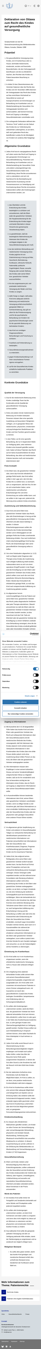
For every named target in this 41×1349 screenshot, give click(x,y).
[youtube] (10, 1347)
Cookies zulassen (20, 702)
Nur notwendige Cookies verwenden (20, 714)
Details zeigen (30, 696)
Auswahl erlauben (20, 708)
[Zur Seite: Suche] (38, 6)
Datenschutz (5, 1341)
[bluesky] (2, 1347)
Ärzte (3, 1314)
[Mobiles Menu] (2, 5)
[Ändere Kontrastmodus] (35, 6)
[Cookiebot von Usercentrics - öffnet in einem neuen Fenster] (30, 634)
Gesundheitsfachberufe (15, 1314)
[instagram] (6, 1347)
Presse (27, 1314)
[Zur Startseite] (9, 6)
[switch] (36, 675)
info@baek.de (8, 1332)
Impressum (14, 1341)
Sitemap (22, 1341)
